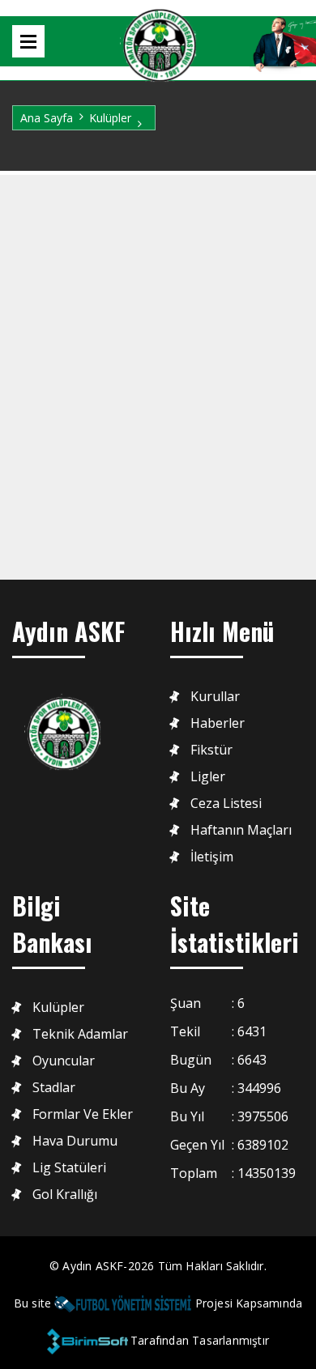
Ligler (207, 777)
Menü (28, 41)
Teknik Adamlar (80, 1034)
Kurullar (215, 697)
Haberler (217, 723)
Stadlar (53, 1088)
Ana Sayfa (46, 117)
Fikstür (211, 750)
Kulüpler (110, 117)
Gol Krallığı (64, 1194)
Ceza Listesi (226, 803)
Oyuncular (63, 1061)
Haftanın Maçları (241, 830)
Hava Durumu (74, 1141)
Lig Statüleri (69, 1168)
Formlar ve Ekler (82, 1114)
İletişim (211, 857)
